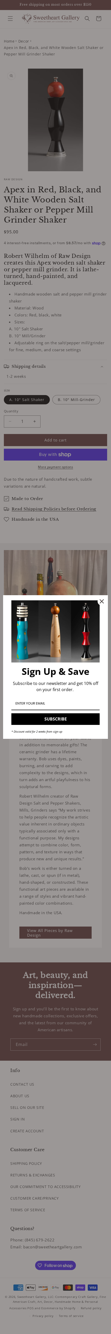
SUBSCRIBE (55, 719)
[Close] (102, 601)
